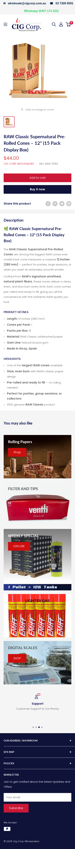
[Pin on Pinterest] (55, 203)
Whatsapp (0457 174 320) (41, 10)
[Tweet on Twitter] (61, 203)
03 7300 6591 (64, 3)
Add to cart (37, 178)
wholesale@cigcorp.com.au (27, 3)
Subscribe (16, 808)
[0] (68, 24)
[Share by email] (68, 203)
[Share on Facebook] (48, 203)
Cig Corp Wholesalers (19, 164)
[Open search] (54, 24)
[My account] (61, 24)
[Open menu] (5, 24)
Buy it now (37, 189)
